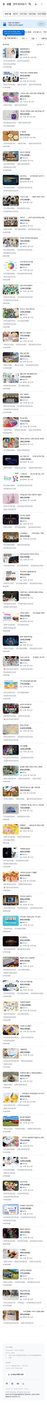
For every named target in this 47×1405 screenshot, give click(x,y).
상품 (9, 4)
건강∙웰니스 (37, 32)
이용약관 (26, 1389)
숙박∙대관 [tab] (23, 14)
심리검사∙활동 (26, 32)
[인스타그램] (12, 1383)
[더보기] (41, 4)
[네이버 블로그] (6, 1383)
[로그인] (35, 4)
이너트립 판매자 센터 (17, 1374)
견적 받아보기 (19, 4)
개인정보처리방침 (18, 1389)
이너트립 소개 (9, 1389)
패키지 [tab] (15, 14)
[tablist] (20, 14)
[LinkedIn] (23, 1383)
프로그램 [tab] (8, 14)
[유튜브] (17, 1383)
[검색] (29, 4)
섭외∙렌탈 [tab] (32, 14)
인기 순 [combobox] (39, 44)
